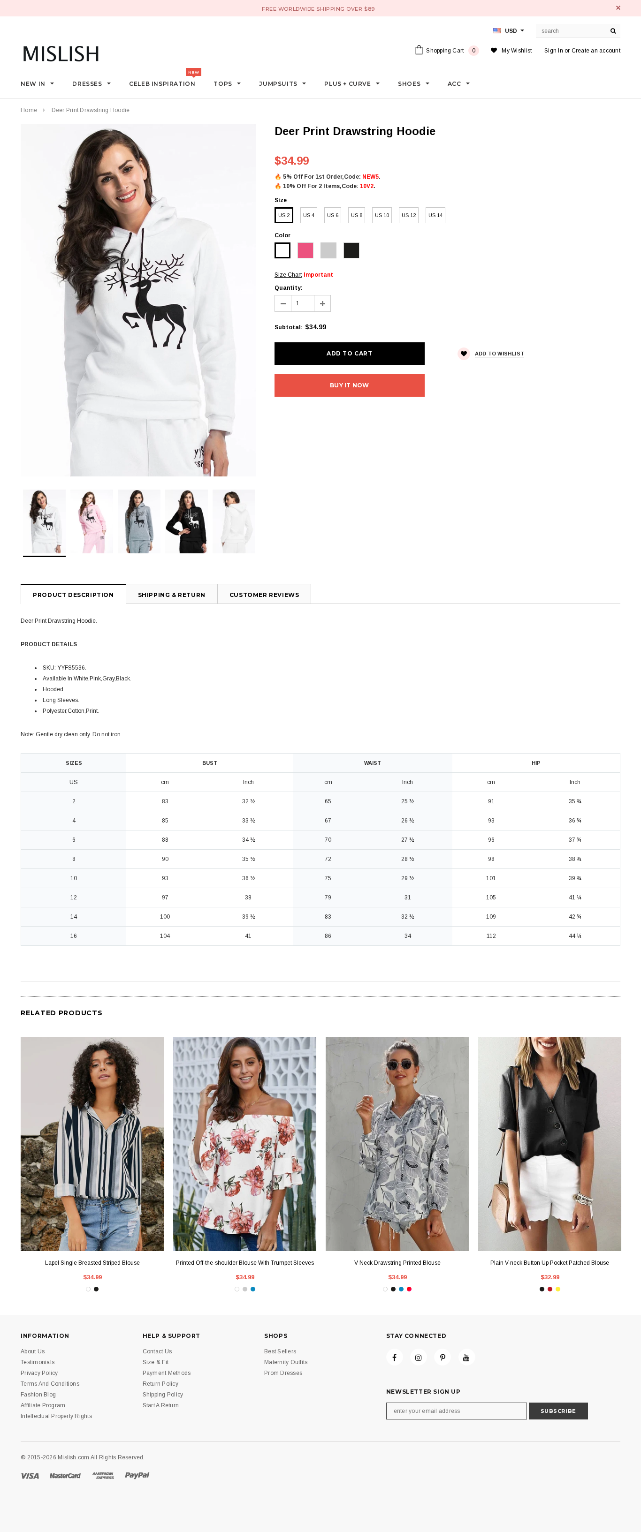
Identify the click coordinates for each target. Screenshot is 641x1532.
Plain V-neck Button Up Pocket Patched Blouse (549, 1263)
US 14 (435, 215)
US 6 (332, 215)
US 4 (308, 215)
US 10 (382, 215)
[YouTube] (466, 1357)
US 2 (284, 215)
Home (29, 110)
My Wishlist (517, 50)
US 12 (409, 215)
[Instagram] (418, 1357)
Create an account (596, 50)
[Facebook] (394, 1357)
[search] (613, 31)
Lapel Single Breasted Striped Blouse (92, 1263)
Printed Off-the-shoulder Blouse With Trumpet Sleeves (245, 1263)
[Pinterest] (442, 1357)
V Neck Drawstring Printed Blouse (397, 1263)
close (618, 8)
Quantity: (289, 288)
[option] (138, 300)
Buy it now (349, 385)
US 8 (356, 215)
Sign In (553, 50)
